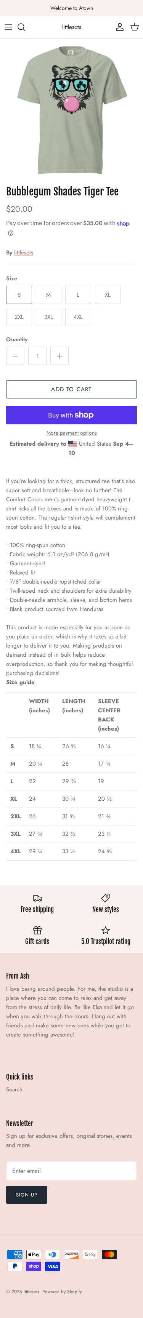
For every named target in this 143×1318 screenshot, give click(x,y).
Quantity (16, 340)
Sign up (26, 1194)
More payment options (72, 433)
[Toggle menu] (8, 27)
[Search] (25, 27)
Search (14, 1089)
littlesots (23, 252)
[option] (71, 110)
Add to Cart (71, 389)
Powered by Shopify (62, 1291)
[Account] (117, 27)
